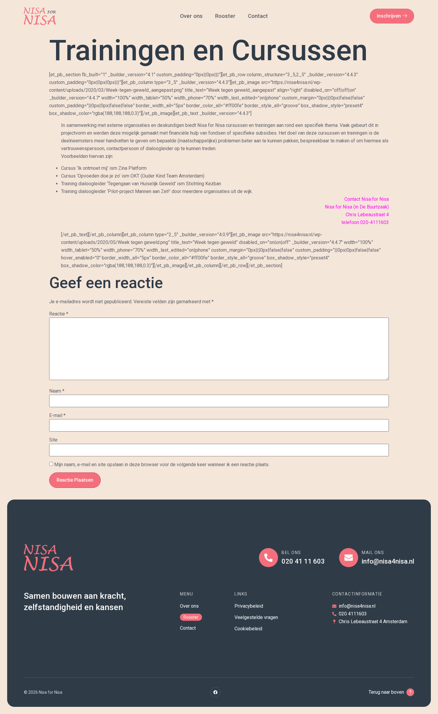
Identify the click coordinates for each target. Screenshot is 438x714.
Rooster (225, 16)
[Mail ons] (348, 557)
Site (53, 440)
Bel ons (291, 552)
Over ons (191, 16)
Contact (258, 16)
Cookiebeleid (248, 628)
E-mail (57, 415)
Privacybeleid (248, 606)
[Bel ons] (268, 557)
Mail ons (373, 552)
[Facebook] (215, 692)
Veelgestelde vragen (256, 617)
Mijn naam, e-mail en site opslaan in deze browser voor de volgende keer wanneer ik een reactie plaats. (161, 464)
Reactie (58, 314)
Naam (56, 391)
